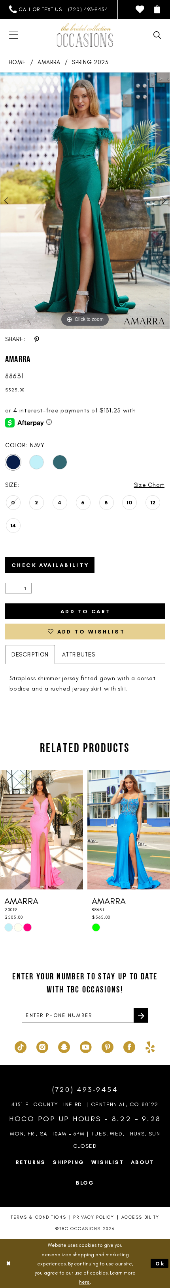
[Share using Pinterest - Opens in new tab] (36, 339)
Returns (30, 1162)
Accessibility (140, 1217)
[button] (157, 9)
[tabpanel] (85, 201)
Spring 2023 (90, 62)
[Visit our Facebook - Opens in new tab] (129, 1046)
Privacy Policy (93, 1217)
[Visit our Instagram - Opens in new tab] (42, 1046)
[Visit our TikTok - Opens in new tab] (20, 1046)
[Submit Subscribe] (141, 1015)
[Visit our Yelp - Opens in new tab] (150, 1046)
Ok (160, 1264)
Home (17, 62)
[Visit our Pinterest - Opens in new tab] (107, 1046)
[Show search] (157, 35)
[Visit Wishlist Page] (140, 9)
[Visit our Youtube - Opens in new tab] (85, 1046)
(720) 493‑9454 (85, 1089)
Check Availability (50, 565)
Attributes (78, 654)
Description (30, 654)
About (142, 1162)
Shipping (68, 1162)
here (84, 1282)
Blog (85, 1182)
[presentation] (41, 829)
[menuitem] (58, 9)
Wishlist (107, 1162)
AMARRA (49, 62)
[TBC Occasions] (85, 35)
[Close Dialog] (8, 1263)
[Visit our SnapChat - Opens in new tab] (64, 1046)
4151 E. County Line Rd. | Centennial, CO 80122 (84, 1104)
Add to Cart (85, 611)
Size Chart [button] (149, 484)
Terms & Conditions (38, 1217)
